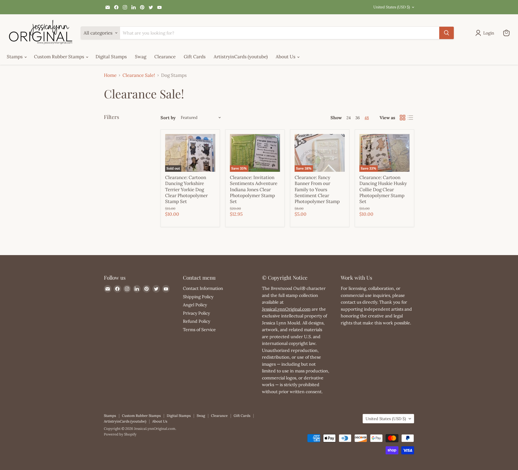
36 (357, 117)
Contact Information (203, 288)
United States (391, 7)
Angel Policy (195, 304)
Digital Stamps (111, 57)
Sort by (168, 117)
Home (110, 75)
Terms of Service (199, 329)
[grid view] (403, 118)
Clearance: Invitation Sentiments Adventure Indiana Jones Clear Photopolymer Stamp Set (253, 189)
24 (348, 117)
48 (366, 117)
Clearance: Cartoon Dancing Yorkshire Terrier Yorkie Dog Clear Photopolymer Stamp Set (186, 189)
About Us (286, 57)
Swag (140, 57)
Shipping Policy (198, 296)
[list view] (410, 118)
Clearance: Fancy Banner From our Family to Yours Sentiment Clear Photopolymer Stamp (317, 189)
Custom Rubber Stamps (59, 57)
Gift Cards (195, 57)
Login (488, 33)
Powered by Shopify (120, 434)
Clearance (165, 57)
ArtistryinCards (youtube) (241, 57)
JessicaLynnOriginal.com (286, 309)
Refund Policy (196, 321)
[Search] (446, 33)
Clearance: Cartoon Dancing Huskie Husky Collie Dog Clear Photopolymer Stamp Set (383, 189)
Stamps (15, 57)
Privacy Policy (196, 313)
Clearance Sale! (138, 75)
